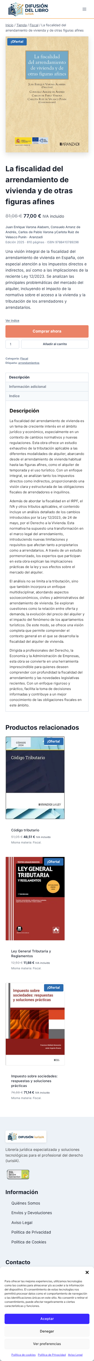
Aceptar (47, 1318)
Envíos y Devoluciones (31, 1212)
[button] (87, 1272)
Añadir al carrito (55, 344)
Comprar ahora (47, 331)
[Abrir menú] (84, 9)
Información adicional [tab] (27, 386)
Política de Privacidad (52, 1354)
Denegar (47, 1331)
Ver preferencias (47, 1344)
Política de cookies (23, 1354)
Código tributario (25, 830)
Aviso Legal (75, 1354)
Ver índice (12, 320)
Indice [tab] (14, 396)
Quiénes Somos (25, 1203)
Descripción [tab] (19, 377)
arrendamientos (28, 363)
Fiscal (24, 358)
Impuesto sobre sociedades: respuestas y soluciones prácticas (34, 1081)
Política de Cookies (28, 1242)
